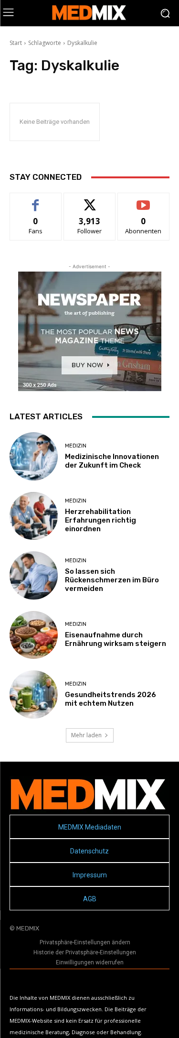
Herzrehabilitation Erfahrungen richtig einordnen (100, 520)
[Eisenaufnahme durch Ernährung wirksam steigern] (34, 635)
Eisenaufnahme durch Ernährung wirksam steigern (115, 639)
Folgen (89, 200)
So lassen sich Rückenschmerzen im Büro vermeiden (112, 580)
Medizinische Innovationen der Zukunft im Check (112, 461)
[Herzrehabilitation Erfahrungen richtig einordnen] (34, 516)
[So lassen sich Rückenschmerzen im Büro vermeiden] (34, 575)
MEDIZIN (75, 445)
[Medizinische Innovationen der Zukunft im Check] (34, 456)
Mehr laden (86, 735)
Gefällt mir (35, 200)
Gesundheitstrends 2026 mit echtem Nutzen (110, 699)
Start (16, 43)
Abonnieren (143, 200)
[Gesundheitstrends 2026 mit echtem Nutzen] (34, 694)
